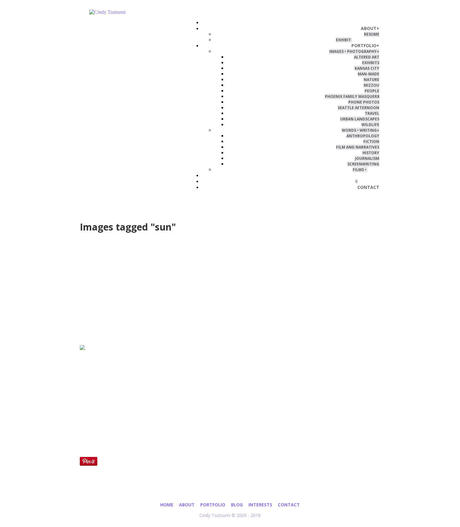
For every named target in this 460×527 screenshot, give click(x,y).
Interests (260, 505)
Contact (289, 505)
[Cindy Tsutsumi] (137, 12)
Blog (237, 505)
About (187, 505)
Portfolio (212, 505)
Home (166, 505)
